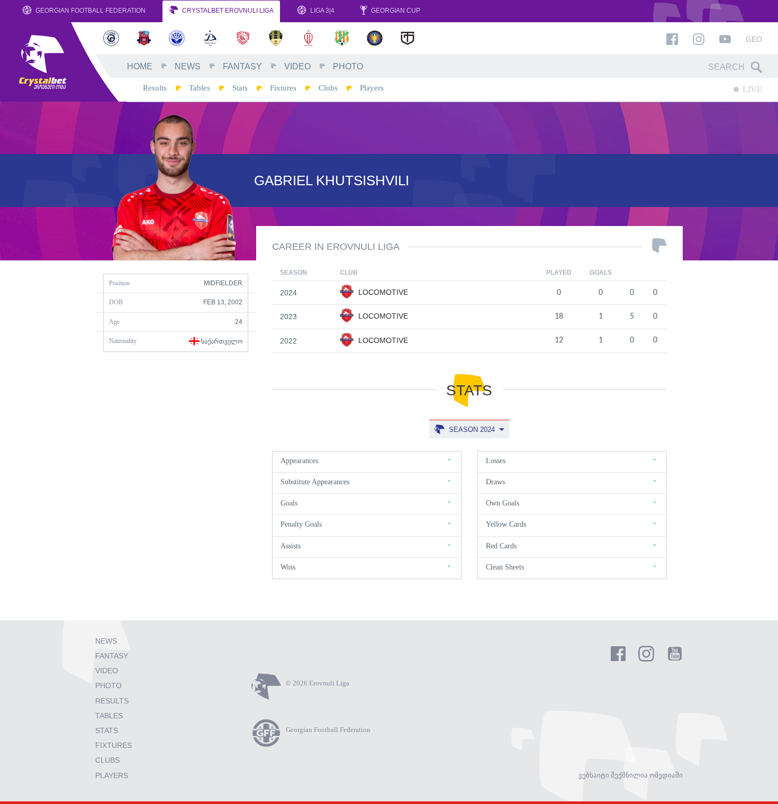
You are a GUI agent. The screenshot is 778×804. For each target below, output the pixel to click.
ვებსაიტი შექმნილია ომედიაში (630, 775)
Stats (240, 88)
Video (297, 66)
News (188, 66)
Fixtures (283, 88)
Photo (348, 66)
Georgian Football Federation (90, 10)
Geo (754, 39)
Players (372, 88)
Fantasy (242, 66)
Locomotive (382, 292)
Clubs (328, 88)
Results (155, 88)
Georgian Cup (394, 10)
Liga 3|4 (321, 10)
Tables (199, 88)
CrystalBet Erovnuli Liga (227, 10)
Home (139, 66)
